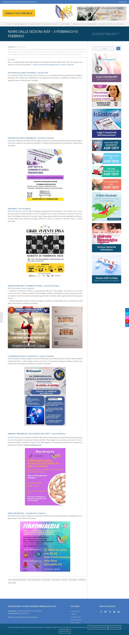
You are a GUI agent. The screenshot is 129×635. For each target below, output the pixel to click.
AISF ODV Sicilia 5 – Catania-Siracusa (18, 52)
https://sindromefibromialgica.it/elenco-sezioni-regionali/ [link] (53, 65)
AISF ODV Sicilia (66, 49)
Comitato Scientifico (76, 620)
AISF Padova (56, 580)
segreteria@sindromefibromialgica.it (25, 617)
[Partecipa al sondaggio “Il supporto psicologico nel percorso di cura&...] (1, 317)
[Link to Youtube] (114, 611)
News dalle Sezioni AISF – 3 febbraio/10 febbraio (43, 33)
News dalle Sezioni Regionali (73, 54)
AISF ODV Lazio (13, 49)
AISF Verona (12, 583)
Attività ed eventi (48, 54)
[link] (29, 75)
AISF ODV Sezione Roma (16, 437)
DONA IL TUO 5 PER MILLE (18, 13)
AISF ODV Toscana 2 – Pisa (70, 52)
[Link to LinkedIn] (119, 611)
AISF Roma (81, 580)
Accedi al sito (122, 2)
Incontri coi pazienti (59, 54)
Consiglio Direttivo (76, 617)
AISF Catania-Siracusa (19, 580)
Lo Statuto (73, 614)
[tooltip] (127, 310)
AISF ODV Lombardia (37, 49)
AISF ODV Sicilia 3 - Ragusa (78, 49)
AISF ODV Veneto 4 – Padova (35, 54)
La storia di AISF (75, 611)
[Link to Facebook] (101, 611)
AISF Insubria (46, 580)
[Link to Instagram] (110, 611)
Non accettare (115, 627)
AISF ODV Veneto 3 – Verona (19, 54)
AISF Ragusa (73, 580)
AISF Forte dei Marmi (34, 580)
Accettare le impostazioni (97, 627)
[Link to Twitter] (105, 611)
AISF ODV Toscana (33, 52)
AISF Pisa (64, 580)
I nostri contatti (75, 623)
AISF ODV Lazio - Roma (24, 49)
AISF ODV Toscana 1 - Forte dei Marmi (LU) (50, 52)
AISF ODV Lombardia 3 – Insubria (52, 49)
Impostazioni (64, 631)
